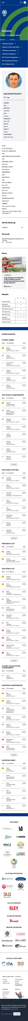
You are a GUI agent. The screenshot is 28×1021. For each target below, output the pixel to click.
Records (17, 981)
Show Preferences (6, 1014)
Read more (7, 286)
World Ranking (19, 979)
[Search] (21, 2)
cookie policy (14, 1009)
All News (4, 979)
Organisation (6, 992)
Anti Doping (5, 994)
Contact (4, 997)
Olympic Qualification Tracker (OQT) (18, 984)
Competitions (6, 983)
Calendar (5, 981)
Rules (3, 995)
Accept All (17, 1014)
